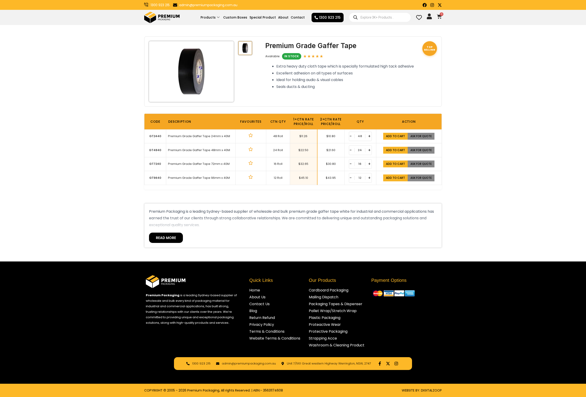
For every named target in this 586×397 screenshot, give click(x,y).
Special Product (263, 17)
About (283, 17)
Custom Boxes (235, 17)
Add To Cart (395, 136)
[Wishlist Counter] (419, 17)
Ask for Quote (421, 136)
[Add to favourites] (250, 135)
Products (208, 17)
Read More (166, 237)
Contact (298, 17)
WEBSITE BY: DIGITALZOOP (422, 390)
